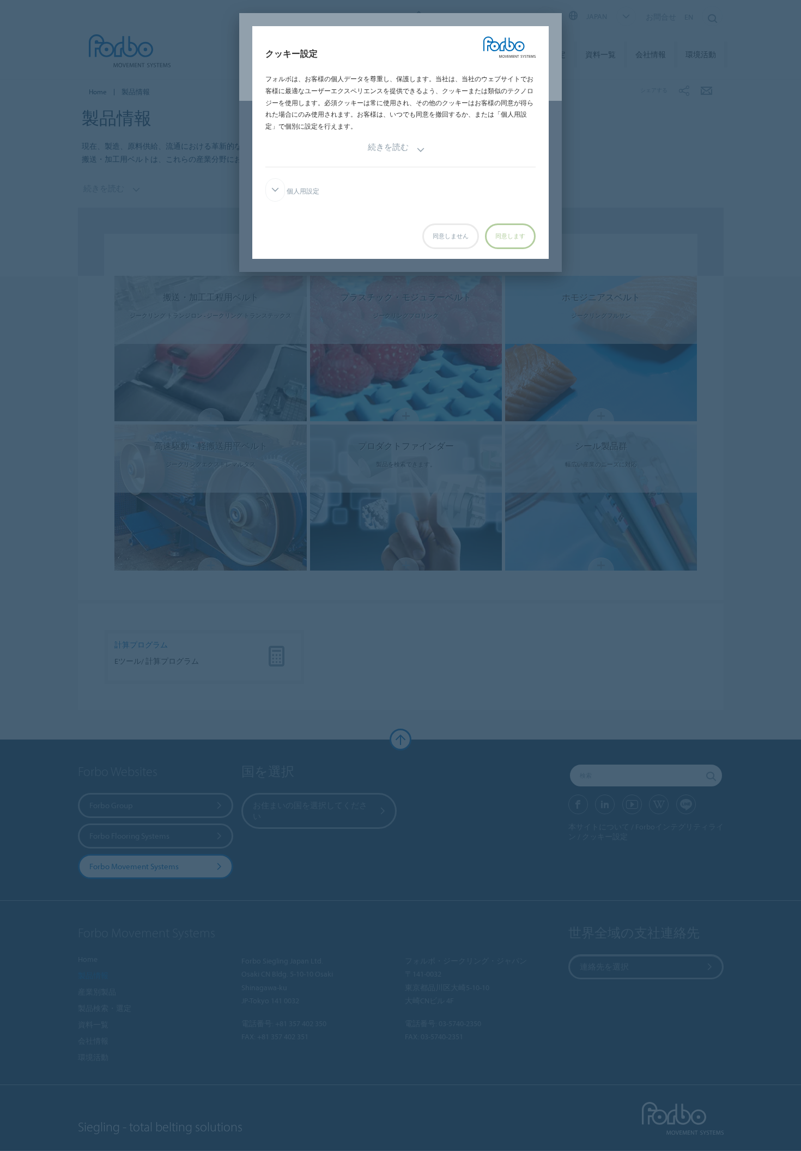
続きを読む (388, 147)
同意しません (451, 236)
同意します (510, 236)
